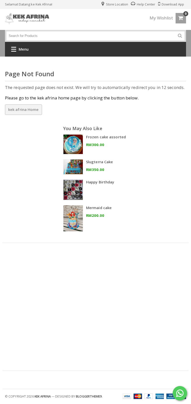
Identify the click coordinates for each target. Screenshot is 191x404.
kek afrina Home (23, 109)
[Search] (180, 36)
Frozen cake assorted (106, 136)
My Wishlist (161, 18)
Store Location (116, 4)
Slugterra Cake (99, 161)
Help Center (145, 4)
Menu (24, 49)
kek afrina (43, 396)
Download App (172, 4)
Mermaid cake (99, 207)
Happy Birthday (100, 181)
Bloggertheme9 (89, 396)
